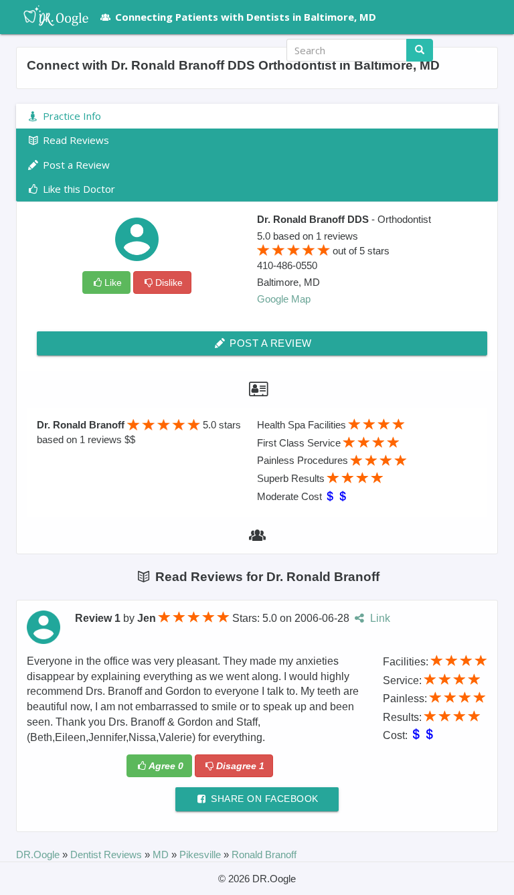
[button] (474, 50)
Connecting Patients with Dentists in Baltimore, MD (245, 16)
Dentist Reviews (107, 854)
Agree (166, 765)
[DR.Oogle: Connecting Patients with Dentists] (49, 16)
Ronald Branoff (264, 854)
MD (162, 854)
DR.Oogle (39, 854)
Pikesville (201, 854)
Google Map (284, 299)
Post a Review (269, 343)
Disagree (240, 765)
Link (378, 618)
